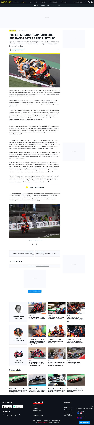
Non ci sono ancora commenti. (35, 266)
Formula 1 (16, 2)
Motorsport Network (43, 422)
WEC (30, 2)
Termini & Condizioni (36, 420)
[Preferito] (54, 49)
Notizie (49, 5)
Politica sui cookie (46, 420)
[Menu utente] (91, 2)
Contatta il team (68, 409)
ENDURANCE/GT (53, 2)
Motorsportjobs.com (37, 410)
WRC (36, 2)
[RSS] (19, 415)
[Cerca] (89, 2)
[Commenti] (58, 49)
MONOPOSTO (43, 2)
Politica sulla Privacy (56, 420)
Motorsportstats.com (38, 415)
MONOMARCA (64, 2)
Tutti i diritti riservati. (54, 422)
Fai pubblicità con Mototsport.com (72, 407)
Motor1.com (35, 408)
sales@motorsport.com (69, 412)
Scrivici (66, 405)
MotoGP (24, 2)
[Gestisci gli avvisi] (36, 244)
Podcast (43, 5)
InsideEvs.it (35, 405)
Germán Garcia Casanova (18, 49)
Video (59, 5)
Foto (54, 5)
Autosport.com (36, 413)
